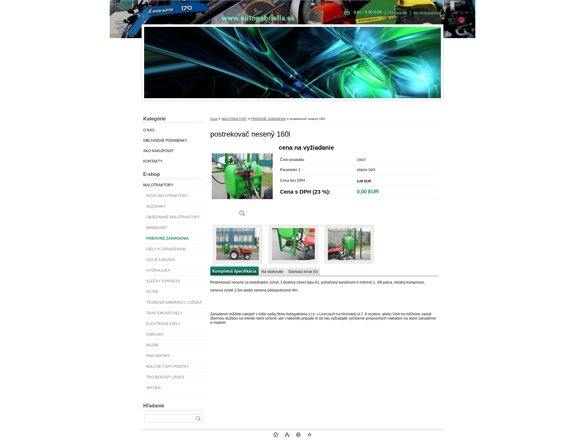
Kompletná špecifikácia (234, 271)
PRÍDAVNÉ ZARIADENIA (167, 238)
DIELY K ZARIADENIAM (166, 249)
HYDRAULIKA (158, 270)
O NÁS (148, 130)
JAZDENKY (155, 206)
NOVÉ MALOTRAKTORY (167, 196)
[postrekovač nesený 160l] (242, 183)
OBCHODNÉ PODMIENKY (165, 140)
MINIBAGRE (156, 228)
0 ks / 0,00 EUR (368, 12)
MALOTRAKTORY (158, 185)
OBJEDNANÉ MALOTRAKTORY (173, 217)
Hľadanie (153, 405)
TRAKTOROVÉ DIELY (164, 313)
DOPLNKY (155, 334)
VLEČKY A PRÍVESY (163, 281)
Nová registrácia (427, 13)
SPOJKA (153, 388)
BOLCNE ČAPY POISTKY (167, 366)
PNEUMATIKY (158, 356)
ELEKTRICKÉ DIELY (163, 324)
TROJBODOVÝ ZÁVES (165, 377)
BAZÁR (152, 345)
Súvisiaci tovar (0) (303, 272)
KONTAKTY (152, 161)
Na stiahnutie (272, 272)
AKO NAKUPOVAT (158, 151)
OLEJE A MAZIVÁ (160, 260)
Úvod (214, 118)
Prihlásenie (397, 13)
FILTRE (152, 292)
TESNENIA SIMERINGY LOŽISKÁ (174, 302)
